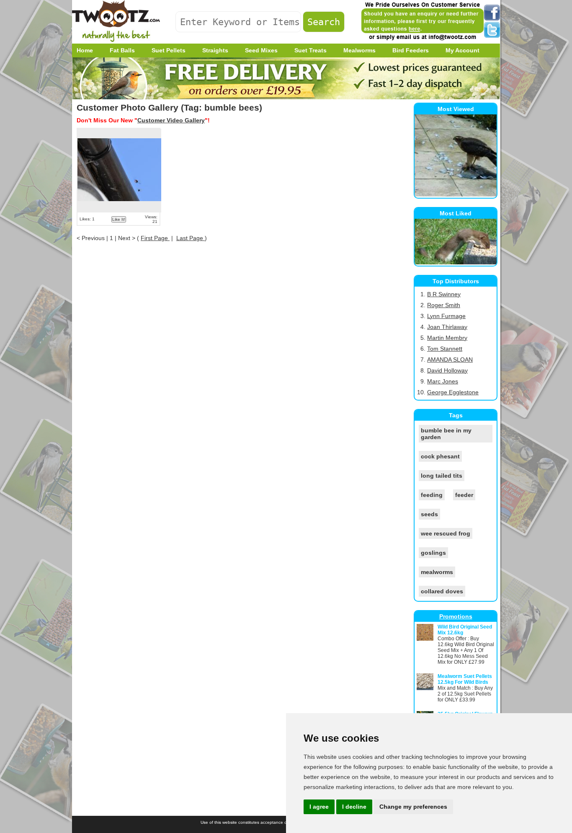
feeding (432, 495)
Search (323, 21)
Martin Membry (447, 337)
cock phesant (440, 456)
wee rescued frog (445, 533)
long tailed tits (441, 475)
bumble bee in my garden (446, 433)
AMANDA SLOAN (450, 359)
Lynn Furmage (446, 316)
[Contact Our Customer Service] (422, 39)
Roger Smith (443, 305)
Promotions (455, 616)
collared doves (442, 591)
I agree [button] (319, 806)
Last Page (190, 238)
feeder (464, 495)
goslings (433, 552)
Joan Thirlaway (447, 326)
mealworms (437, 572)
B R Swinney (444, 294)
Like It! (118, 219)
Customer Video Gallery (171, 120)
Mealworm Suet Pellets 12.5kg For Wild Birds (465, 679)
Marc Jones (442, 381)
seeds (429, 514)
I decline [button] (354, 806)
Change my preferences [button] (413, 806)
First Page (155, 238)
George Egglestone (453, 392)
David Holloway (447, 370)
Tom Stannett (444, 348)
